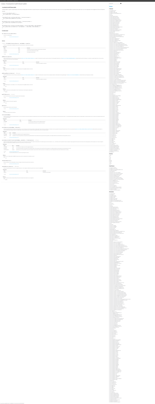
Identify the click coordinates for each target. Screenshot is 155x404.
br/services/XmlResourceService (114, 183)
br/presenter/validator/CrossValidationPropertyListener (118, 294)
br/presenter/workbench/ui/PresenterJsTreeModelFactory (117, 82)
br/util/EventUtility (112, 136)
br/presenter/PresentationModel (114, 66)
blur (110, 156)
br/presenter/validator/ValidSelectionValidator (116, 297)
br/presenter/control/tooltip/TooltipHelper (116, 173)
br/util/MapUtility (112, 139)
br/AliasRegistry (111, 194)
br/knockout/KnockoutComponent (114, 33)
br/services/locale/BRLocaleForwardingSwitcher (116, 318)
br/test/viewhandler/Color (113, 104)
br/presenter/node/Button (113, 51)
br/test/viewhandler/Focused (113, 107)
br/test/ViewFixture (112, 94)
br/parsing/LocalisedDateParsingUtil (115, 40)
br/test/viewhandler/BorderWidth (114, 98)
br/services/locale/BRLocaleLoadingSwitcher (116, 319)
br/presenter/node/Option (113, 267)
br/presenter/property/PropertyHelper (115, 72)
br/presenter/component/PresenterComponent (116, 42)
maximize (110, 160)
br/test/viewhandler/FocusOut (113, 109)
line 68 (18, 65)
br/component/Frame (112, 11)
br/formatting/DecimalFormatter (114, 17)
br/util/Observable (112, 141)
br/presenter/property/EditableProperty (115, 68)
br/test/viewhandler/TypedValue (114, 131)
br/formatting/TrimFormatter (113, 220)
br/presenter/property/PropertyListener (115, 177)
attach (110, 155)
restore (110, 163)
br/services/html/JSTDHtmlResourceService (115, 316)
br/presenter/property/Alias (113, 67)
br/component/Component (112, 167)
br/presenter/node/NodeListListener (114, 175)
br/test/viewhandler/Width (113, 133)
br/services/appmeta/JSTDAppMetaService (115, 312)
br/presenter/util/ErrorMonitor (114, 78)
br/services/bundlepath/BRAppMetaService (115, 314)
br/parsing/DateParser (112, 37)
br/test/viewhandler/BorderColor (114, 97)
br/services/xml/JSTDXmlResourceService (115, 326)
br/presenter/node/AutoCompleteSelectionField (116, 50)
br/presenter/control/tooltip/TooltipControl (116, 49)
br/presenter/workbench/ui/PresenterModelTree (116, 83)
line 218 (18, 151)
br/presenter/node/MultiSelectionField (115, 263)
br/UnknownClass (111, 380)
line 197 (18, 124)
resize (110, 162)
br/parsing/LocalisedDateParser (114, 39)
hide (110, 159)
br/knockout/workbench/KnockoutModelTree (115, 35)
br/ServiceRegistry (112, 310)
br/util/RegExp (111, 142)
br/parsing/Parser (112, 171)
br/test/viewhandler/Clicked (113, 103)
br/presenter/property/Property (114, 71)
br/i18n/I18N (111, 224)
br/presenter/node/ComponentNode (114, 257)
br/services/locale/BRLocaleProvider (115, 320)
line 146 (18, 163)
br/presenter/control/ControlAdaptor (115, 172)
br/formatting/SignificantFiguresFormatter (116, 218)
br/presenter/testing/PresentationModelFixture (116, 76)
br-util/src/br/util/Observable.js (13, 65)
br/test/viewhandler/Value (113, 132)
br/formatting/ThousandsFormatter (114, 219)
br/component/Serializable (113, 168)
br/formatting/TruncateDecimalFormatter (115, 221)
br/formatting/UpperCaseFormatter (114, 222)
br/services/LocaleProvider (113, 322)
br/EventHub (111, 15)
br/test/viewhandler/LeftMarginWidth (115, 113)
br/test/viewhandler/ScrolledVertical (115, 126)
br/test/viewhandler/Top (113, 129)
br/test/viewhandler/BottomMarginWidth (115, 99)
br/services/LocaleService (113, 182)
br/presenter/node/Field (113, 260)
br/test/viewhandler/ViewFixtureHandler (115, 378)
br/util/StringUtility (112, 143)
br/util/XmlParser (112, 144)
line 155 (18, 97)
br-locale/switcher (112, 193)
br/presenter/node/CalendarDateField (115, 256)
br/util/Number (111, 140)
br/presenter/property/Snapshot (114, 73)
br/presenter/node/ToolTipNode (114, 65)
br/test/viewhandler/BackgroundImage (115, 95)
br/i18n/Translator (112, 31)
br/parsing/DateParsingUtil (113, 235)
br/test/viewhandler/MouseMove (114, 360)
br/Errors (110, 14)
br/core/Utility (111, 204)
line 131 (18, 174)
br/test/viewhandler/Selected (113, 127)
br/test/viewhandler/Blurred (113, 96)
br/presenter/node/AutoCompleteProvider (115, 174)
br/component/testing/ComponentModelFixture (116, 169)
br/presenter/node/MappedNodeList (114, 262)
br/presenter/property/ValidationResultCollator (116, 282)
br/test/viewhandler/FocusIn (113, 108)
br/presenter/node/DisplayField (114, 259)
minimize (110, 161)
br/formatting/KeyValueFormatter (114, 18)
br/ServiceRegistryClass (113, 311)
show (110, 164)
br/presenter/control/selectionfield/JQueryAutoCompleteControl (119, 47)
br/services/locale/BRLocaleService (114, 321)
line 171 (18, 137)
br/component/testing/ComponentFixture (115, 13)
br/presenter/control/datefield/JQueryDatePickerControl (118, 44)
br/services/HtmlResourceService (114, 181)
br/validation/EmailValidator (113, 145)
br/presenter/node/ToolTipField (114, 64)
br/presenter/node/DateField (113, 258)
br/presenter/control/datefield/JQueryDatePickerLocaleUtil (118, 45)
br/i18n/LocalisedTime (112, 227)
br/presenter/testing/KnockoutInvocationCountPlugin (117, 285)
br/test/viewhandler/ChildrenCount (114, 101)
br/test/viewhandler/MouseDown (114, 114)
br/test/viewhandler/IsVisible (114, 112)
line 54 (18, 108)
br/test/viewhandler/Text (113, 128)
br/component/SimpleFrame (113, 12)
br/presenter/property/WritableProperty (115, 74)
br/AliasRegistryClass (112, 10)
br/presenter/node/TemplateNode (114, 63)
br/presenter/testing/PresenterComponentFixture (116, 77)
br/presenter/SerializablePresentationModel (116, 178)
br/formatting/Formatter (113, 170)
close (110, 157)
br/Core (110, 202)
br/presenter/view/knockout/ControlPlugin (115, 298)
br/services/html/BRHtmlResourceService (115, 315)
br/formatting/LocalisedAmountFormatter (115, 20)
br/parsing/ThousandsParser (113, 41)
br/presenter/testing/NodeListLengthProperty (116, 75)
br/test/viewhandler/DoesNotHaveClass (115, 105)
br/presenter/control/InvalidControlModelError (116, 46)
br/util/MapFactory (112, 138)
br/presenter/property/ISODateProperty (115, 69)
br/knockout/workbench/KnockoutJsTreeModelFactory (117, 34)
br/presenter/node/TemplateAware (114, 176)
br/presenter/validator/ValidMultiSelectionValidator (117, 296)
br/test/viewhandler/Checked (113, 100)
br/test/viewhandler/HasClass (113, 110)
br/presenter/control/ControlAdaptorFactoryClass (116, 43)
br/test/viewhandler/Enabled (113, 106)
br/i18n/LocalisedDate (112, 225)
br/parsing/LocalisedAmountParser (114, 38)
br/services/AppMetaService (113, 180)
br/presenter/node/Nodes (113, 266)
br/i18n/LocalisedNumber (113, 226)
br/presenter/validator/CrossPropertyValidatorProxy (117, 292)
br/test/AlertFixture (112, 328)
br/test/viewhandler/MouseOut (113, 361)
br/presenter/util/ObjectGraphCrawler (115, 79)
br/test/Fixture (111, 184)
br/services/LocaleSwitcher (113, 324)
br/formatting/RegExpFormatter (114, 216)
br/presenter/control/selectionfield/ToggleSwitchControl (118, 48)
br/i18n (110, 223)
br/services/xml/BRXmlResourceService (115, 325)
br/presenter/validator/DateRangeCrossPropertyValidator (118, 295)
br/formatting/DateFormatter (113, 16)
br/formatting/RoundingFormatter (114, 217)
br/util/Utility (111, 391)
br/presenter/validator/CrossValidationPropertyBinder (117, 80)
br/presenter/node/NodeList (113, 264)
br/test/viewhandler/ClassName (114, 102)
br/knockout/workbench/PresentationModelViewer (116, 36)
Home (110, 6)
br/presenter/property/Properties (114, 70)
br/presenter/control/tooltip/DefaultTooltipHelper (117, 250)
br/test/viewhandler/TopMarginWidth (114, 130)
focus (110, 158)
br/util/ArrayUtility (112, 134)
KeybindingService (112, 32)
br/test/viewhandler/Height (113, 111)
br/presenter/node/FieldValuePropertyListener (116, 261)
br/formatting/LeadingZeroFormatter (114, 19)
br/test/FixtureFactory (112, 185)
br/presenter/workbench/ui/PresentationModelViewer (117, 81)
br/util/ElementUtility (112, 135)
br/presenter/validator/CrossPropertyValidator (116, 179)
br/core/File (111, 203)
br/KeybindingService (112, 229)
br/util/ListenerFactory (113, 137)
